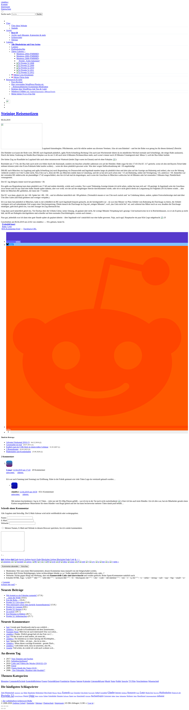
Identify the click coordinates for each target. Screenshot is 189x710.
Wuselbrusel (141, 696)
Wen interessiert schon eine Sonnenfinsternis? (28, 605)
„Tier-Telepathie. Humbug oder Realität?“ (28, 670)
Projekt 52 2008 (27, 63)
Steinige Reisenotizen (19, 113)
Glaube (111, 692)
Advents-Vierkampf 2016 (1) (18, 442)
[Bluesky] (8, 103)
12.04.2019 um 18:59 (28, 492)
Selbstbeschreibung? (19, 661)
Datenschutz (6, 9)
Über (8, 23)
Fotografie (91, 693)
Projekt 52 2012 (27, 72)
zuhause (160, 696)
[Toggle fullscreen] (5, 706)
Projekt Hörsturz (18, 696)
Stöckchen (88, 696)
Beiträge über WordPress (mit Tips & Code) (29, 89)
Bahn (4, 226)
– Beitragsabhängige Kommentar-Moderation (29, 87)
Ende (15, 559)
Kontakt (4, 4)
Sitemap (14, 40)
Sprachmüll (81, 696)
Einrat (13, 666)
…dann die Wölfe (13, 598)
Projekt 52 (7, 695)
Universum (107, 696)
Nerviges (156, 693)
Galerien (9, 42)
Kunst (137, 693)
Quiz (31, 695)
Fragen (44, 681)
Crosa (8, 470)
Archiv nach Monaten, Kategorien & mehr (28, 35)
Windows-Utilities (33, 91)
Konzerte (131, 692)
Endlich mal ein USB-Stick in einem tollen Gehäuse (27, 447)
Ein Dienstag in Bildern (15, 614)
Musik (107, 681)
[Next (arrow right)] (5, 708)
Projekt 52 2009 (27, 65)
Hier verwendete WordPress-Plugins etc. (27, 84)
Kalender (87, 681)
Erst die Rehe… (12, 600)
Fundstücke (65, 681)
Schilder (41, 696)
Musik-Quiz (149, 693)
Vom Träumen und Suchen (22, 659)
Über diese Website (19, 26)
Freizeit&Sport (8, 224)
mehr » (116, 562)
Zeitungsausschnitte (151, 696)
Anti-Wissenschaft (7, 693)
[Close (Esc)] (2, 706)
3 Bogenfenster (12, 449)
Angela (9, 648)
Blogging (5, 681)
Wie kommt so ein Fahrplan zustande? (21, 595)
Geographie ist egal (14, 445)
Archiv (9, 30)
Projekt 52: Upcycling (15, 602)
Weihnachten (123, 696)
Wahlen (113, 696)
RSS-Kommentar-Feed (11, 229)
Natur (113, 681)
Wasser (117, 696)
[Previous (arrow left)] (2, 708)
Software (66, 696)
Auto (22, 693)
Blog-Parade (48, 693)
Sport (75, 696)
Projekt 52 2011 (27, 70)
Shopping (60, 696)
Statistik (14, 28)
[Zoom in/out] (7, 706)
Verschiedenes (142, 681)
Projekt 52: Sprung (13, 609)
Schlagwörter (16, 37)
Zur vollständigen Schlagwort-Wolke (17, 701)
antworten (10, 472)
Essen (71, 693)
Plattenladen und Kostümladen (18, 451)
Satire (36, 696)
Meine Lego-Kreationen (23, 75)
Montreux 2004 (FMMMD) (27, 54)
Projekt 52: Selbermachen (16, 616)
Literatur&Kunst (97, 681)
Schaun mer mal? (8, 584)
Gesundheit (103, 693)
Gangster (6, 582)
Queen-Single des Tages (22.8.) (24, 668)
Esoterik (66, 692)
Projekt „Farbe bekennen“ (29, 61)
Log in (90, 703)
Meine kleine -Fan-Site (23, 94)
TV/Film (132, 681)
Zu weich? (10, 612)
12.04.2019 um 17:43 (21, 470)
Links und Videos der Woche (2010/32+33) (29, 663)
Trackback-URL (30, 229)
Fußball (97, 693)
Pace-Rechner (17, 82)
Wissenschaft (153, 681)
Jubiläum (124, 693)
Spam (71, 696)
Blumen (54, 693)
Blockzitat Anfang (48, 559)
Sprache (124, 681)
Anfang (6, 559)
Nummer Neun (12, 632)
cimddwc (4, 2)
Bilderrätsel (40, 693)
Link (72, 559)
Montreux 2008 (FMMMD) (27, 58)
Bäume (59, 693)
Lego (9, 226)
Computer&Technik (17, 681)
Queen (25, 696)
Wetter (135, 696)
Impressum (5, 7)
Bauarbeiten (31, 693)
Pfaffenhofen (165, 692)
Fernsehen (77, 693)
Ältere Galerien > (18, 51)
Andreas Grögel (18, 703)
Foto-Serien (84, 693)
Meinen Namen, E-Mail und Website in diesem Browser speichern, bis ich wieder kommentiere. (43, 528)
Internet (79, 681)
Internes (118, 693)
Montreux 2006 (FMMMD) (27, 56)
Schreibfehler (52, 696)
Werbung (130, 696)
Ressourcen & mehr (14, 80)
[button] (13, 241)
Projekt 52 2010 (27, 68)
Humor (73, 681)
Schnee (45, 696)
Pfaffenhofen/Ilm (18, 49)
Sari (7, 627)
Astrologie (17, 693)
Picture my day (176, 693)
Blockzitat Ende (63, 559)
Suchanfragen (97, 696)
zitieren (20, 472)
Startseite (30, 703)
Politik (118, 681)
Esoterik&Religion (33, 681)
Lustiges (14, 47)
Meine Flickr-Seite (21, 77)
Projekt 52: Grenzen (14, 607)
